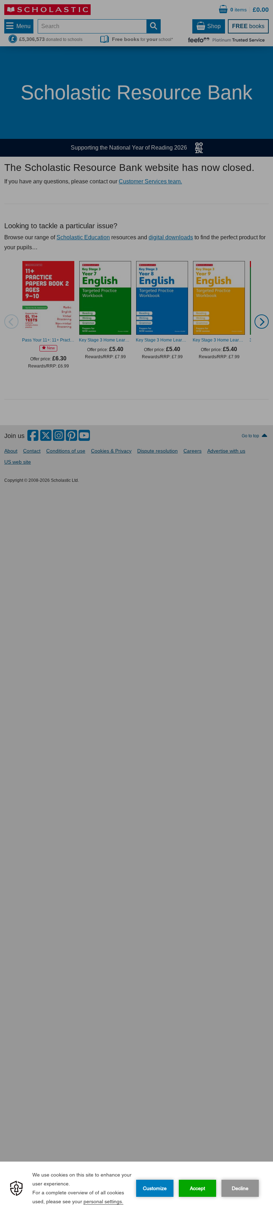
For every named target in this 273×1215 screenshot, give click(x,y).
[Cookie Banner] (136, 1188)
